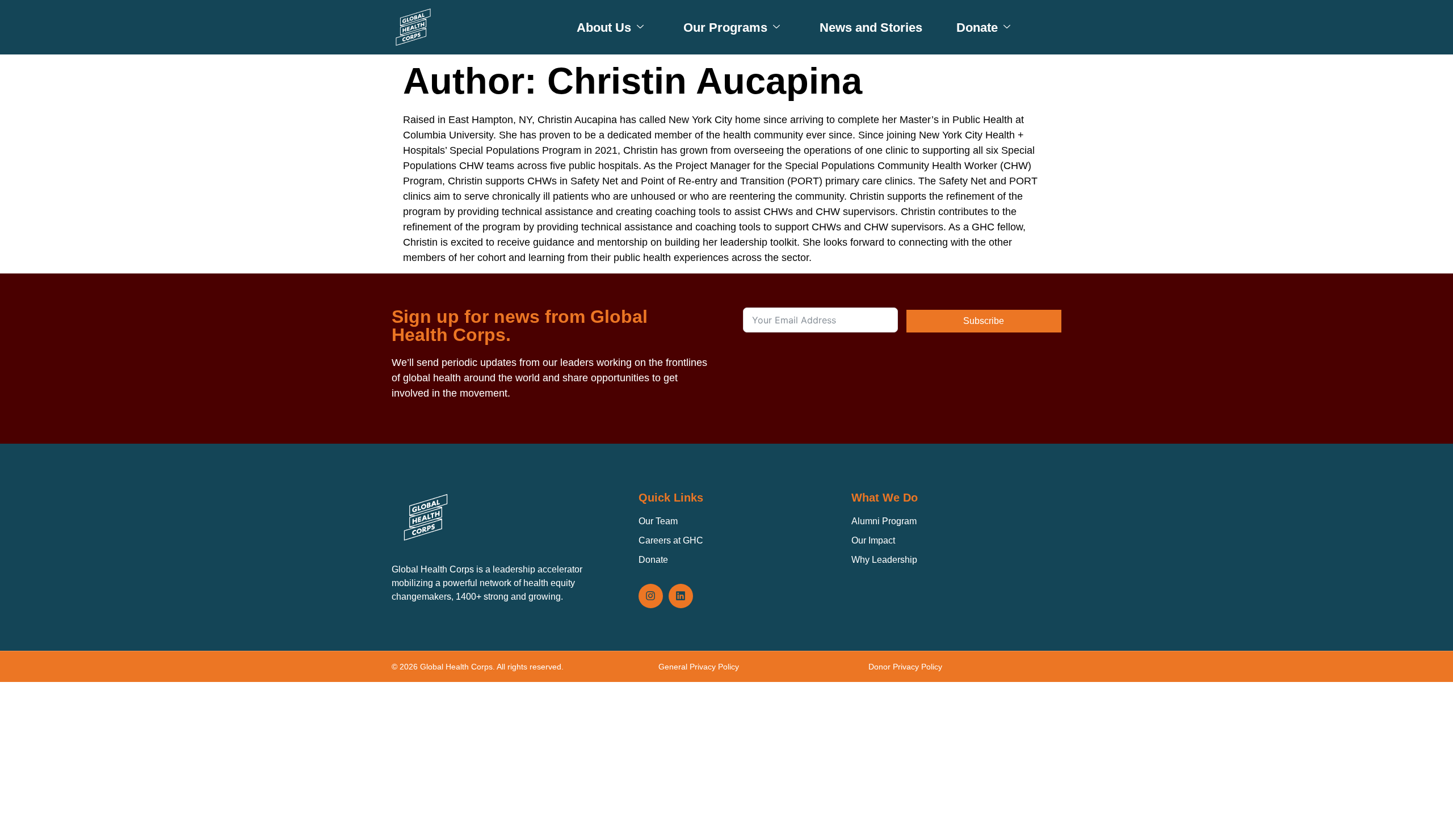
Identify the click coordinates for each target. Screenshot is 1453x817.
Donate (977, 27)
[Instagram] (651, 596)
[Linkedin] (681, 596)
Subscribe (983, 321)
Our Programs (725, 27)
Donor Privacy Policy (905, 666)
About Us (604, 27)
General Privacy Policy (698, 666)
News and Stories (871, 27)
